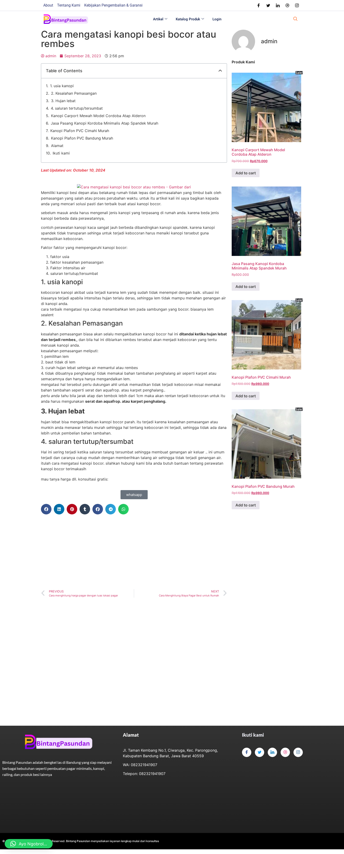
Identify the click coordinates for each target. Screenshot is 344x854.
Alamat (57, 145)
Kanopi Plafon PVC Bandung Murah (82, 138)
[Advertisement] (134, 552)
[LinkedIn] (277, 5)
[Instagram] (296, 5)
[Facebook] (258, 5)
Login (216, 19)
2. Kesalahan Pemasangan (74, 93)
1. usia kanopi (62, 85)
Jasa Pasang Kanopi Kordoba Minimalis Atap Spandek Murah (104, 123)
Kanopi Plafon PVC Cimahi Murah (79, 130)
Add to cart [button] (245, 173)
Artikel (158, 19)
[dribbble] (285, 752)
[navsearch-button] (295, 19)
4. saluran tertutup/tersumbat (77, 108)
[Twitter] (268, 5)
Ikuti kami (61, 153)
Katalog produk (188, 19)
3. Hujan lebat (63, 100)
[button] (220, 71)
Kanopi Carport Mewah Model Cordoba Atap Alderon (98, 115)
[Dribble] (287, 5)
